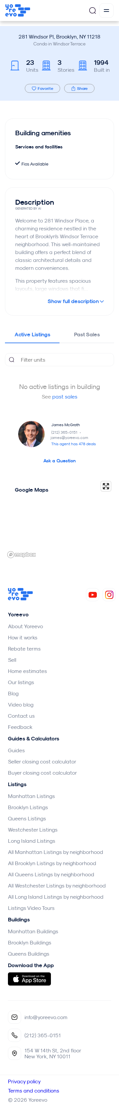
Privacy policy (24, 1081)
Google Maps (31, 489)
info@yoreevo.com (45, 1017)
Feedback (20, 727)
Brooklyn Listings (28, 807)
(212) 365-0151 (66, 432)
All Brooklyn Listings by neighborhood (52, 863)
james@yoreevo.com (69, 437)
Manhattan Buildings (33, 931)
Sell (12, 660)
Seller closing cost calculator (42, 761)
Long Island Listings (31, 841)
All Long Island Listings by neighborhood (55, 897)
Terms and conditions (33, 1090)
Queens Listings (27, 818)
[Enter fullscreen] (106, 486)
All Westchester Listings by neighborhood (57, 885)
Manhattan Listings (31, 796)
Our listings (21, 682)
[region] (59, 519)
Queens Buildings (28, 954)
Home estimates (27, 671)
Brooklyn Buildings (29, 942)
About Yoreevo (25, 626)
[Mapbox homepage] (21, 554)
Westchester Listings (33, 830)
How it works (22, 637)
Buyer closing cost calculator (42, 773)
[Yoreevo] (20, 599)
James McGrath (65, 424)
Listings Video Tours (31, 908)
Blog (13, 693)
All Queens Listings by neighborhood (51, 874)
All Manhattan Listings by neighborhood (55, 852)
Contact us (21, 716)
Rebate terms (24, 649)
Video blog (20, 704)
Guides (16, 750)
